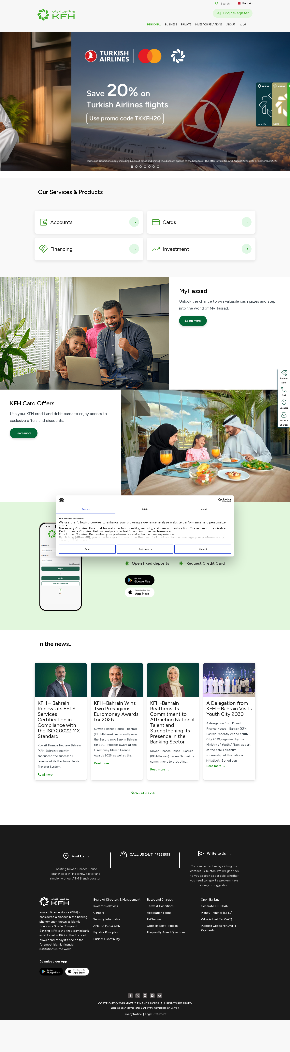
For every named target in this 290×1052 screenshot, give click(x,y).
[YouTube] (159, 995)
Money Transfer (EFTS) (216, 913)
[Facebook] (130, 995)
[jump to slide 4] (145, 166)
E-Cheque (154, 919)
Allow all (203, 549)
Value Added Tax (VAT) (216, 919)
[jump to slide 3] (140, 166)
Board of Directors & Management (116, 899)
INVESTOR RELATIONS (209, 24)
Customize (143, 549)
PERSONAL (154, 24)
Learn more (193, 321)
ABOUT (231, 24)
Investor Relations (105, 906)
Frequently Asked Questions (166, 932)
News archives (145, 792)
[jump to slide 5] (149, 166)
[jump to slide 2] (136, 166)
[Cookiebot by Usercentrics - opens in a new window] (213, 500)
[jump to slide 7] (158, 166)
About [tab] (204, 509)
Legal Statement (156, 1014)
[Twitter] (137, 995)
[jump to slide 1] (132, 166)
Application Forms (159, 913)
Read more (47, 774)
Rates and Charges (160, 899)
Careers (98, 913)
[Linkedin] (152, 995)
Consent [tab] (86, 509)
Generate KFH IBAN (214, 906)
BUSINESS (171, 24)
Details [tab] (145, 509)
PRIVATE (186, 24)
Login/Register (235, 13)
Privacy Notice (133, 1014)
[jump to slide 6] (153, 166)
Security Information (107, 919)
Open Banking (210, 899)
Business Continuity (106, 939)
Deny (87, 549)
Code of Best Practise (162, 926)
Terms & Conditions (160, 906)
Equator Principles (105, 932)
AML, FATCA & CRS (106, 926)
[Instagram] (145, 995)
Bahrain (247, 3)
